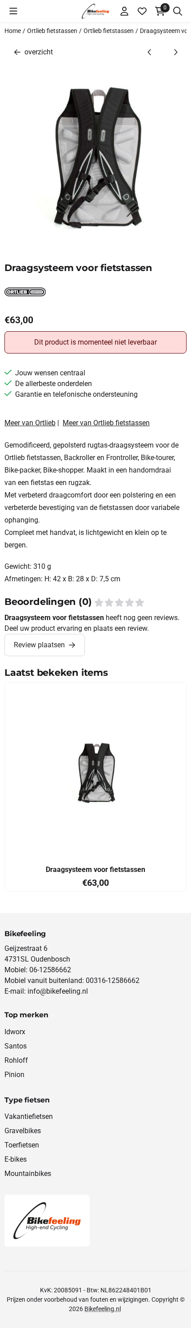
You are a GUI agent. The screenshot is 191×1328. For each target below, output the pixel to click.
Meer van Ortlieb (30, 423)
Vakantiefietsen (28, 1116)
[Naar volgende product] (175, 52)
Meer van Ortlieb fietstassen (106, 423)
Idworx (14, 1032)
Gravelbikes (22, 1131)
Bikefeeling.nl (102, 1308)
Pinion (14, 1074)
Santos (15, 1046)
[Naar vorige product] (150, 52)
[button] (13, 11)
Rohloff (16, 1060)
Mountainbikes (27, 1173)
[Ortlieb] (25, 297)
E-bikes (15, 1159)
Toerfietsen (21, 1145)
